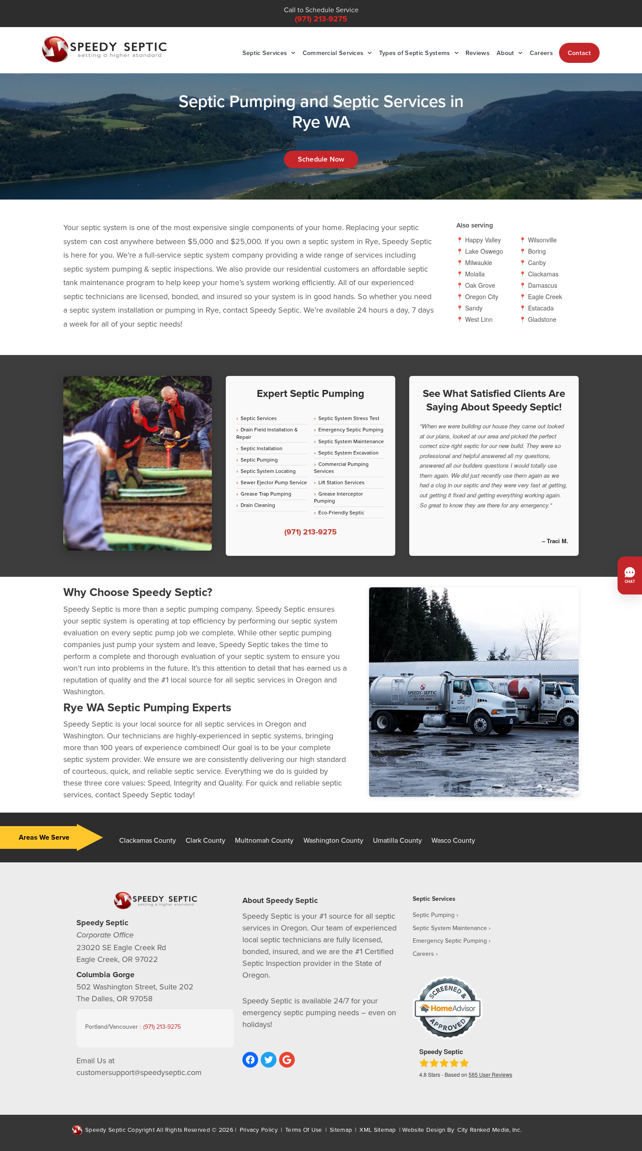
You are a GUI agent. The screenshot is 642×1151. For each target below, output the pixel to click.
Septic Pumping (259, 459)
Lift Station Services (341, 482)
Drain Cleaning (258, 505)
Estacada (541, 308)
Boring (537, 251)
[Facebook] (250, 1060)
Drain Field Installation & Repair (267, 433)
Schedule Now (321, 159)
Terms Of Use (303, 1129)
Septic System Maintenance (351, 441)
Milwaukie (478, 262)
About (505, 52)
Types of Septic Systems (414, 52)
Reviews (478, 52)
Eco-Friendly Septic (341, 512)
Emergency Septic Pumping (350, 429)
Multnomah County (264, 840)
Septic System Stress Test (349, 418)
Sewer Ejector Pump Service (274, 482)
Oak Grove (480, 285)
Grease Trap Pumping (266, 493)
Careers (541, 52)
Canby (537, 262)
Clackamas (543, 274)
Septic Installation (262, 448)
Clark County (205, 840)
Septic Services (264, 52)
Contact (579, 52)
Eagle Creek (545, 297)
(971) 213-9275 (321, 19)
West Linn (479, 319)
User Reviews (490, 1074)
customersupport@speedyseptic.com (139, 1072)
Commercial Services (333, 52)
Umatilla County (397, 840)
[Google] (287, 1060)
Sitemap (341, 1129)
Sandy (474, 308)
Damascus (542, 285)
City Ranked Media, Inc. (489, 1129)
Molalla (475, 274)
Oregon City (481, 297)
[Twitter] (268, 1060)
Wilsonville (542, 240)
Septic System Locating (268, 471)
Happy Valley (483, 240)
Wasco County (453, 840)
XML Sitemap (377, 1129)
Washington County (333, 840)
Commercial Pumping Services (341, 467)
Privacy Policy (259, 1129)
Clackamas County (147, 840)
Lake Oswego (484, 251)
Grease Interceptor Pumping (338, 497)
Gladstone (542, 319)
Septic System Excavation (348, 452)
